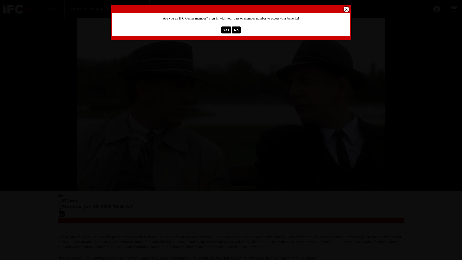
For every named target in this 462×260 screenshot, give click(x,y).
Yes (226, 30)
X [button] (346, 9)
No (236, 30)
